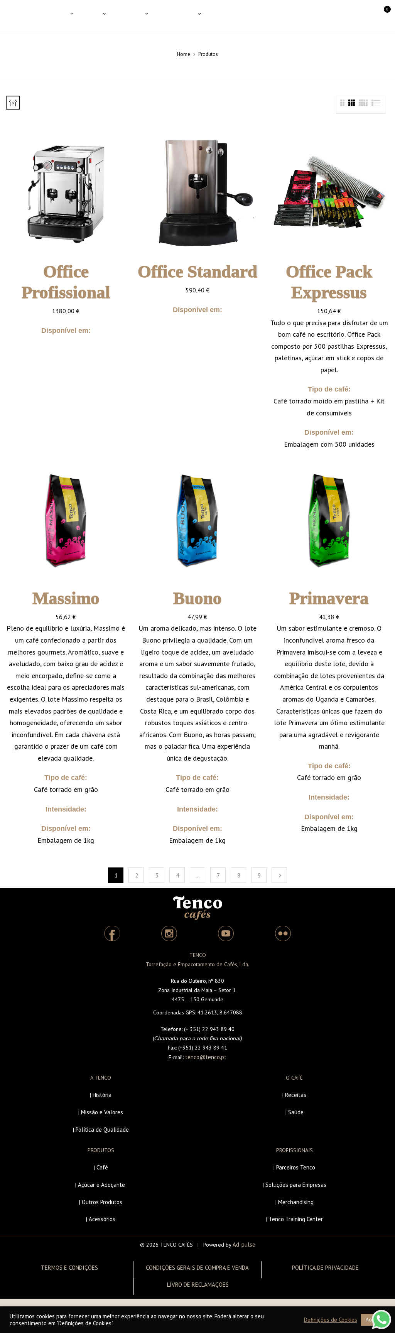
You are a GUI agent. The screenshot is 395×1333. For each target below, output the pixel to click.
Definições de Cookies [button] (330, 1319)
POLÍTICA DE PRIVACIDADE (325, 1267)
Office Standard (197, 271)
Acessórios (102, 1219)
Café (102, 1167)
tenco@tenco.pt (205, 1057)
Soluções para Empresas (295, 1184)
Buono (197, 598)
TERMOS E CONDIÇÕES (69, 1267)
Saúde (296, 1112)
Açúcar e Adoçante (101, 1184)
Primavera (329, 598)
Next (279, 875)
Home (183, 54)
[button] (380, 16)
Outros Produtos (102, 1202)
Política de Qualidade (102, 1129)
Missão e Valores (102, 1112)
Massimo (66, 598)
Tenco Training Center (296, 1219)
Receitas (295, 1094)
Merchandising (296, 1202)
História (102, 1094)
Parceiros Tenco (295, 1167)
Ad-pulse (244, 1244)
